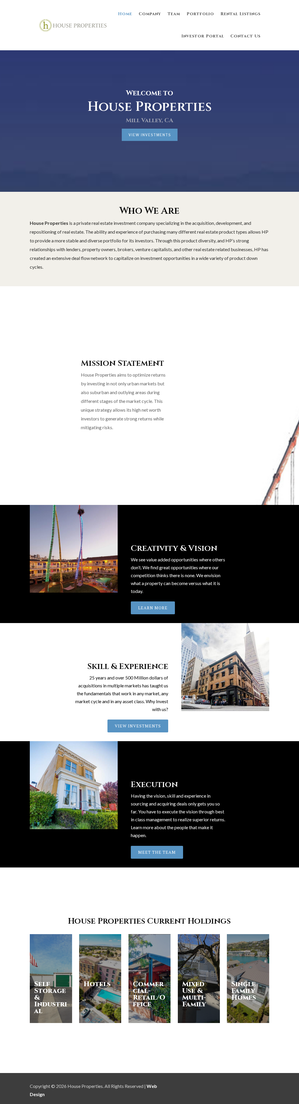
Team (174, 14)
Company (150, 14)
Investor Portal (202, 36)
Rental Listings (240, 14)
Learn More (153, 607)
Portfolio (200, 14)
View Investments (149, 135)
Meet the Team (157, 852)
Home (125, 14)
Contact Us (245, 36)
